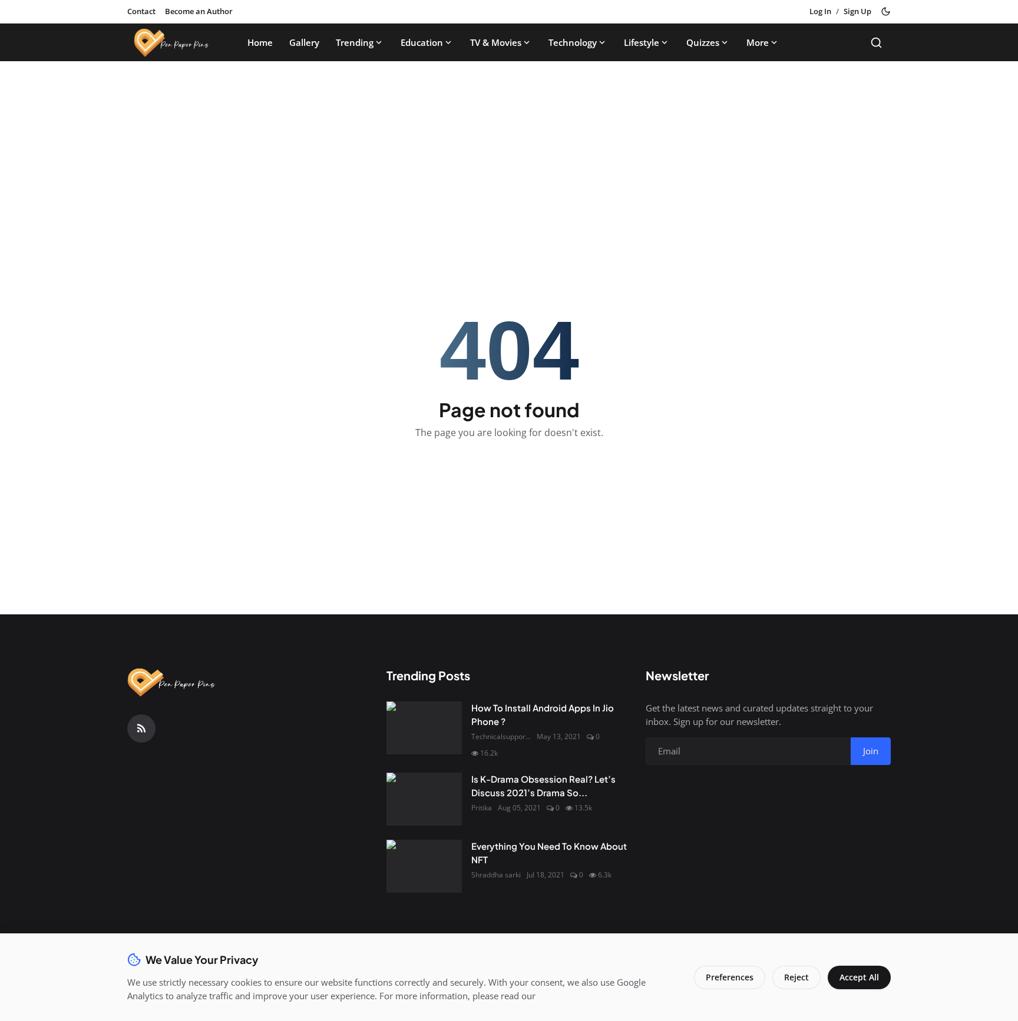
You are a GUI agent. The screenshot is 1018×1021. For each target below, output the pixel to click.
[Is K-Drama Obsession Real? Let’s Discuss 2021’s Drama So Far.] (424, 799)
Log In (820, 11)
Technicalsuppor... (501, 736)
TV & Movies (495, 42)
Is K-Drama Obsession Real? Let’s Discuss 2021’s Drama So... (543, 785)
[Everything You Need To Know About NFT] (424, 866)
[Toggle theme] (886, 11)
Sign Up (857, 11)
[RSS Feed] (141, 728)
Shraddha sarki (496, 875)
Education (422, 42)
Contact (141, 11)
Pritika (481, 808)
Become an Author (199, 11)
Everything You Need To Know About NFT (549, 852)
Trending (355, 42)
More (757, 42)
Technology (572, 42)
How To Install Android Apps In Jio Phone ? (542, 714)
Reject (796, 977)
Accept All (859, 977)
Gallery (304, 42)
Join (870, 751)
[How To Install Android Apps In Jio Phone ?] (424, 727)
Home (260, 42)
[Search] (876, 43)
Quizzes (702, 42)
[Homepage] (171, 42)
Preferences (729, 977)
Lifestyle (641, 42)
